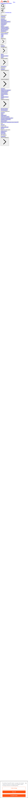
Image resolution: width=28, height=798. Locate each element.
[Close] (25, 783)
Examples (10, 3)
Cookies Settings (14, 788)
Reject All (14, 791)
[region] (14, 789)
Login (6, 12)
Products (6, 3)
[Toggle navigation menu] (1, 14)
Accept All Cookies (13, 795)
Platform (2, 3)
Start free (9, 12)
